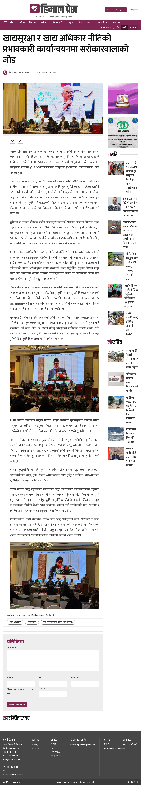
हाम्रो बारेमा (17, 782)
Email (42, 678)
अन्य (114, 22)
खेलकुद (70, 22)
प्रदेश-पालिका (102, 22)
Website (75, 678)
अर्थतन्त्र (44, 22)
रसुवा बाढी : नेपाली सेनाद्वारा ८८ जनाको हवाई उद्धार (132, 359)
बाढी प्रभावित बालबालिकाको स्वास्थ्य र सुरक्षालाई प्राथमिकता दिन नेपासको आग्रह (130, 235)
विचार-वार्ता (57, 22)
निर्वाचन (32, 22)
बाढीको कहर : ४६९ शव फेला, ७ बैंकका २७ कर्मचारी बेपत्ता (131, 410)
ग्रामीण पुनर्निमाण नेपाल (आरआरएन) (58, 622)
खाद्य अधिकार (15, 622)
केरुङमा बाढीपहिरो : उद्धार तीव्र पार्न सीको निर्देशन (132, 457)
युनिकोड (135, 9)
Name (10, 678)
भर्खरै (124, 28)
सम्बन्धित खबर (16, 718)
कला (89, 22)
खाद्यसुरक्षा (32, 622)
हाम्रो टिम (6, 782)
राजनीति (21, 22)
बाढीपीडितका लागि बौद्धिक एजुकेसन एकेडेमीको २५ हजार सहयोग (131, 296)
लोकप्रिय (115, 342)
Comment (12, 647)
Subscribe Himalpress (116, 9)
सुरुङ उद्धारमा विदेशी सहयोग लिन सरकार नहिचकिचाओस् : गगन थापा (130, 207)
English (133, 28)
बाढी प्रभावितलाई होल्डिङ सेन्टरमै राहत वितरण (132, 324)
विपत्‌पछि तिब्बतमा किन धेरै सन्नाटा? (131, 435)
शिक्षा (80, 22)
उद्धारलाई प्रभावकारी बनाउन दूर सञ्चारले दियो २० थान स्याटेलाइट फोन (131, 177)
